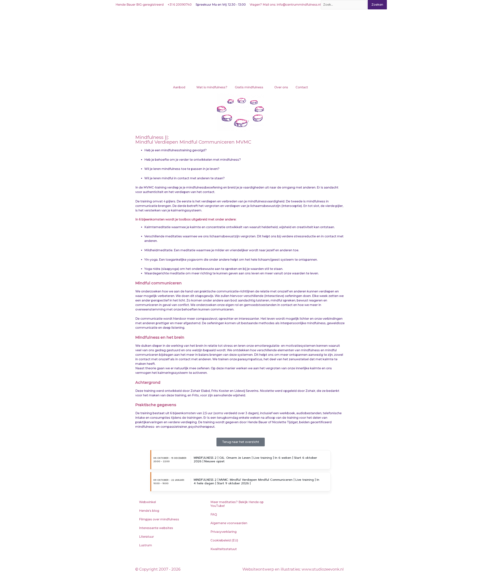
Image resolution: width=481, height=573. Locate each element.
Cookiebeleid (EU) (224, 540)
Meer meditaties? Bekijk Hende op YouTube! (237, 504)
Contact (302, 87)
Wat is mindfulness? (211, 87)
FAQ (213, 514)
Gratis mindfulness (249, 87)
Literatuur (146, 536)
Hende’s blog (149, 510)
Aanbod (179, 87)
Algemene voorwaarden (228, 523)
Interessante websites (156, 528)
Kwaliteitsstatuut (223, 549)
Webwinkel (147, 502)
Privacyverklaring (223, 532)
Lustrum (145, 545)
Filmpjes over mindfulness (159, 519)
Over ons (281, 87)
